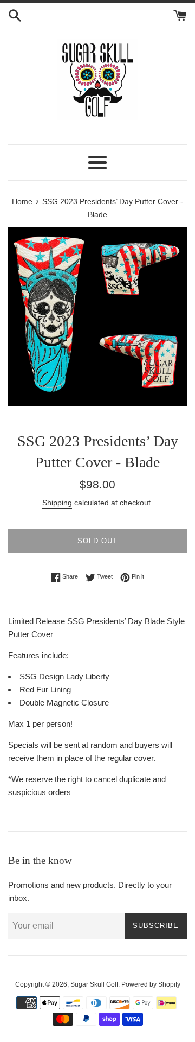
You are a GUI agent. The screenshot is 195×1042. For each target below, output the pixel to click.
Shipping (57, 502)
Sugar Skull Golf (94, 984)
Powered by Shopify (150, 984)
